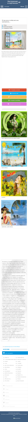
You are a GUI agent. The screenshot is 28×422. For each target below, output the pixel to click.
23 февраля (19, 367)
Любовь (7, 396)
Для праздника (9, 353)
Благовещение (7, 371)
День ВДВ (19, 369)
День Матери (7, 367)
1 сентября (19, 363)
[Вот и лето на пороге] (14, 183)
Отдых (6, 389)
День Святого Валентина (9, 365)
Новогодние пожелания (21, 359)
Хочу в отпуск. (5, 167)
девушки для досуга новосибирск (12, 346)
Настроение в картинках (5, 414)
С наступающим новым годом (10, 359)
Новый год (7, 357)
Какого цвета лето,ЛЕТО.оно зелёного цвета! (11, 138)
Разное (7, 392)
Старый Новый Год (20, 357)
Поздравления (8, 385)
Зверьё (7, 402)
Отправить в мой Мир (15, 100)
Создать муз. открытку (15, 96)
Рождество (19, 371)
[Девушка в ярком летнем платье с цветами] (14, 124)
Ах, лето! (3, 197)
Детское (7, 399)
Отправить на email (15, 90)
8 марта (6, 361)
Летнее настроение (8, 26)
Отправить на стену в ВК (15, 103)
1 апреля (18, 361)
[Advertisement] (14, 12)
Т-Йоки (5, 25)
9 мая (6, 369)
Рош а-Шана (7, 380)
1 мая (6, 363)
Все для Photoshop (10, 406)
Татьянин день (20, 365)
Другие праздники (20, 380)
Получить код (15, 93)
